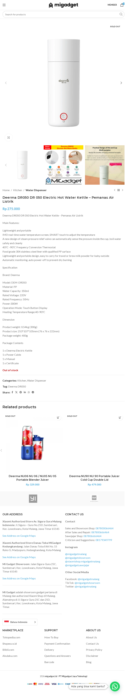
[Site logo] (63, 4)
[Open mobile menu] (4, 5)
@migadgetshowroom (77, 557)
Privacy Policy (94, 649)
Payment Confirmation (57, 643)
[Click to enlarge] (8, 137)
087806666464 (92, 536)
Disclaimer (92, 655)
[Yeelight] (94, 498)
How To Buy (51, 637)
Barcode (49, 662)
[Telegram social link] (33, 392)
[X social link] (16, 392)
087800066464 (104, 528)
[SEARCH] (121, 14)
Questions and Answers (57, 655)
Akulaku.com (9, 655)
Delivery (49, 649)
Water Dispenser (36, 190)
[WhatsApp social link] (29, 392)
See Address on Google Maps (19, 535)
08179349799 (104, 539)
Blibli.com (8, 649)
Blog (88, 662)
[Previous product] (115, 190)
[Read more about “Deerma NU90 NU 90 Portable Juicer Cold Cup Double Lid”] (120, 417)
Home (6, 190)
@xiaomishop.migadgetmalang (82, 561)
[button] (5, 83)
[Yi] (33, 498)
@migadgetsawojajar (77, 565)
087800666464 (100, 532)
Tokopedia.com (11, 637)
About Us (91, 637)
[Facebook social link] (12, 392)
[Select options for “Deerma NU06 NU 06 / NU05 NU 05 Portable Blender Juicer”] (58, 417)
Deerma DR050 (17, 386)
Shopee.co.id (9, 643)
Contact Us (92, 643)
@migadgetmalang (76, 553)
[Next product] (123, 190)
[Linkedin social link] (25, 392)
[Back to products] (119, 190)
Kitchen (17, 190)
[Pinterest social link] (21, 392)
